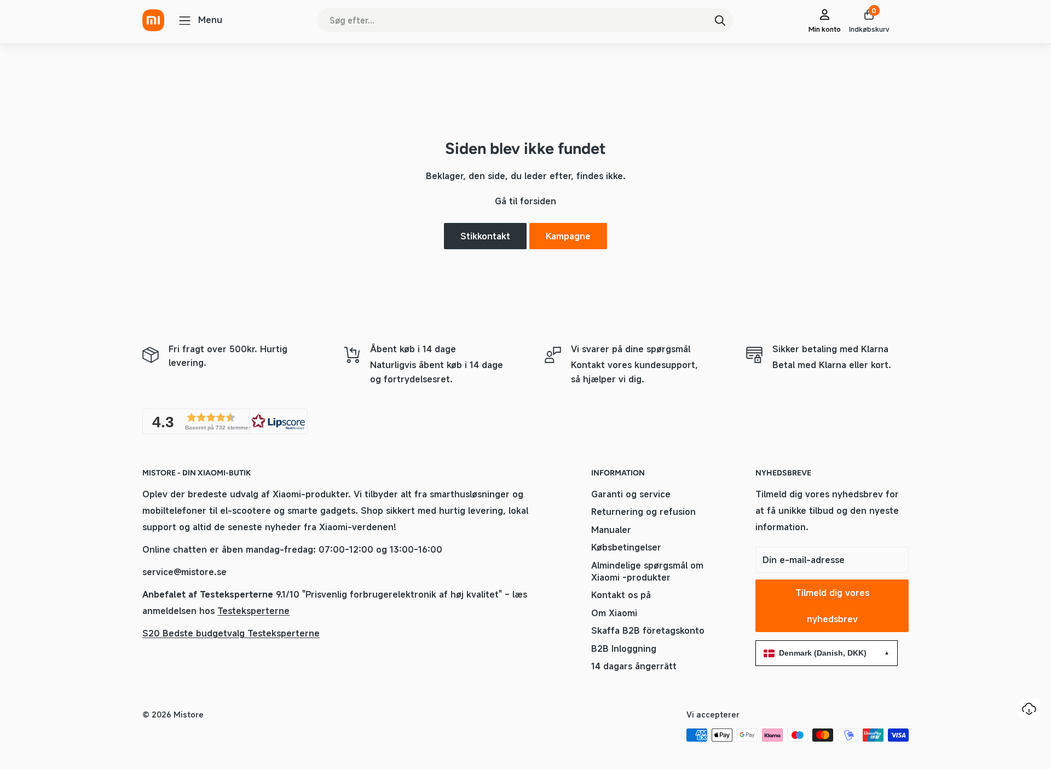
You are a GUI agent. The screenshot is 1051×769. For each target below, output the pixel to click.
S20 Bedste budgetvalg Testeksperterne (231, 633)
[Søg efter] (720, 20)
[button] (225, 421)
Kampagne (568, 236)
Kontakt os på (621, 595)
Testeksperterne (253, 611)
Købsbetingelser (626, 547)
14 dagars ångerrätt (634, 666)
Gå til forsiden (525, 201)
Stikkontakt (485, 236)
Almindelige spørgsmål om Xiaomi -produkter (647, 571)
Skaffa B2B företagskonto (647, 630)
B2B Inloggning (623, 648)
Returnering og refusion (643, 512)
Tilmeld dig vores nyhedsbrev (832, 606)
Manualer (611, 530)
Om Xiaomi (614, 613)
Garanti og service (631, 494)
